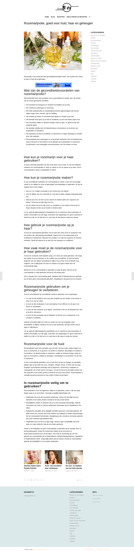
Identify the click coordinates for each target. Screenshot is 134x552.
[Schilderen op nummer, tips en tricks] (1, 276)
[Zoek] (89, 17)
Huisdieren (94, 53)
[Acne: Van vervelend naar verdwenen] (53, 457)
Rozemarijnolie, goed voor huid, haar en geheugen (58, 23)
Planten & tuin (95, 66)
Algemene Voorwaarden (97, 495)
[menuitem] (47, 17)
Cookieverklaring (96, 501)
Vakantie (94, 76)
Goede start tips (96, 50)
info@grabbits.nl (29, 496)
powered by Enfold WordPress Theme (40, 549)
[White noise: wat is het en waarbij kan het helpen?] (133, 276)
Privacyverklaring (96, 498)
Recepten (94, 68)
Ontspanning (95, 63)
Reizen (93, 71)
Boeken (93, 38)
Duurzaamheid (96, 40)
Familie (93, 43)
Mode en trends (96, 58)
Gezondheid (95, 48)
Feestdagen (95, 45)
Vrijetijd (93, 81)
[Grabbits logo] (67, 7)
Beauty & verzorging (98, 35)
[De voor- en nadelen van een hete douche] (74, 457)
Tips (92, 74)
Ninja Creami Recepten (99, 61)
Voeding (93, 79)
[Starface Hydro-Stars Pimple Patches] (32, 457)
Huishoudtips (95, 56)
